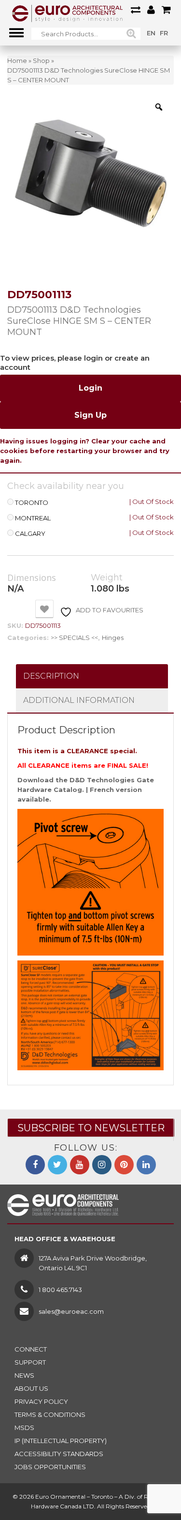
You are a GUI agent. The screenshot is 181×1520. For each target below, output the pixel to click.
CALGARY (30, 533)
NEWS (24, 1375)
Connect (30, 1349)
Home (17, 60)
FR (164, 33)
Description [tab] (51, 676)
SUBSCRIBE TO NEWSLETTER (91, 1128)
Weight (107, 578)
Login (90, 388)
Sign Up (90, 415)
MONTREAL (33, 518)
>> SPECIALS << (74, 637)
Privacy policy (41, 1401)
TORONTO (31, 502)
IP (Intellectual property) (60, 1440)
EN (151, 33)
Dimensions (31, 578)
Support (30, 1362)
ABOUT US (31, 1388)
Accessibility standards (58, 1454)
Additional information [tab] (79, 700)
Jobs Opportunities (50, 1467)
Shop (41, 60)
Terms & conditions (49, 1414)
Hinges (113, 637)
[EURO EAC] (67, 13)
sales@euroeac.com (71, 1311)
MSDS (24, 1427)
